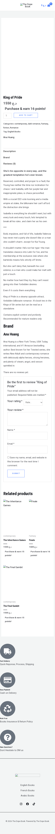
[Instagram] (21, 804)
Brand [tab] (6, 157)
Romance (14, 128)
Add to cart (26, 115)
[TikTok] (34, 804)
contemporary (21, 124)
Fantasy (44, 124)
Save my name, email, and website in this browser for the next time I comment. (27, 461)
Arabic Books (27, 795)
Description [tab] (9, 151)
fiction (6, 128)
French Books (28, 790)
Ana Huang (8, 137)
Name (11, 430)
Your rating (14, 401)
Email (10, 443)
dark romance (34, 124)
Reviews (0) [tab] (9, 163)
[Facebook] (27, 804)
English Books (14, 131)
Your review (15, 409)
